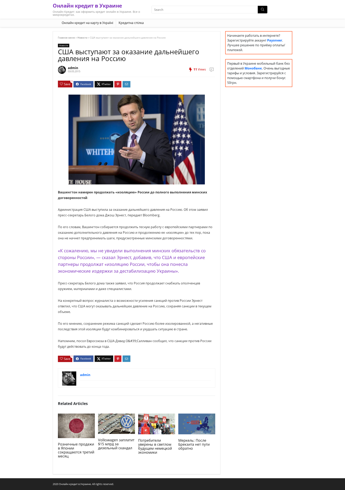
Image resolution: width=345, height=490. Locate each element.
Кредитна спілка (131, 23)
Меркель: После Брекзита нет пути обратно (194, 444)
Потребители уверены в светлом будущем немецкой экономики (155, 446)
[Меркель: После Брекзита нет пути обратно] (196, 423)
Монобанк (253, 68)
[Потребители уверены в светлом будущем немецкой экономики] (156, 423)
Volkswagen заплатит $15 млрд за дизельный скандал (116, 444)
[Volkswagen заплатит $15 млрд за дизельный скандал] (116, 423)
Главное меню (66, 37)
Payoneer (274, 40)
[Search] (262, 9)
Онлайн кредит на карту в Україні (87, 23)
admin (73, 68)
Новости (82, 37)
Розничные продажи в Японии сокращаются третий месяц (76, 450)
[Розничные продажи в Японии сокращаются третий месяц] (76, 425)
